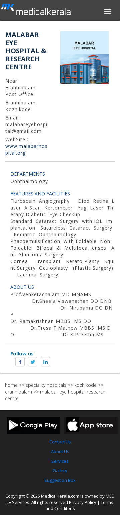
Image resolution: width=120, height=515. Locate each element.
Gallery (60, 470)
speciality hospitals (46, 385)
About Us (60, 451)
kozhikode (85, 385)
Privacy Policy (82, 502)
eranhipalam (18, 392)
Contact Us (60, 442)
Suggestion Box (60, 480)
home (11, 385)
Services (60, 461)
